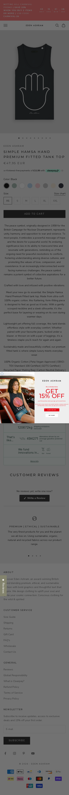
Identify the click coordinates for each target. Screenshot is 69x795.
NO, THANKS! (52, 415)
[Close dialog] (2, 373)
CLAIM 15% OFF (51, 410)
